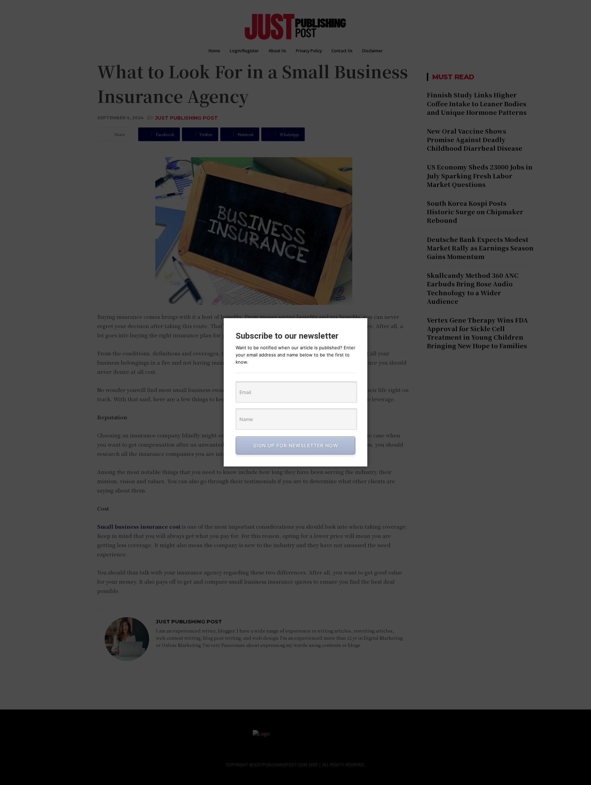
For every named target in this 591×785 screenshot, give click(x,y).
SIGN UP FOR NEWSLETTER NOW (295, 445)
